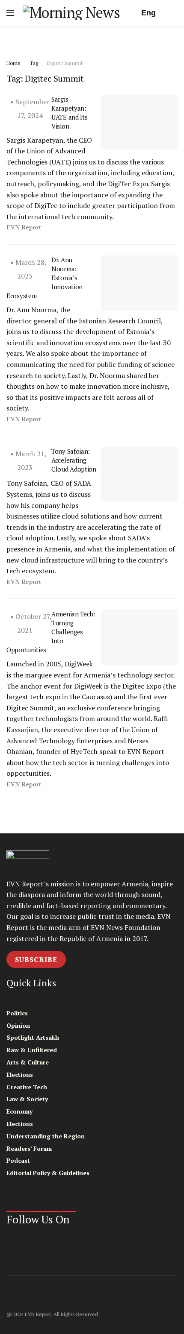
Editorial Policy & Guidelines (47, 1173)
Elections (19, 1074)
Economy (19, 1111)
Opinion (18, 1025)
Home (13, 63)
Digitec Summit (65, 63)
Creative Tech (26, 1087)
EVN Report (23, 227)
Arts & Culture (27, 1062)
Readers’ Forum (29, 1148)
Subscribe (36, 959)
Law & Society (27, 1099)
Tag (34, 63)
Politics (17, 1013)
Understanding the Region (45, 1136)
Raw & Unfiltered (31, 1050)
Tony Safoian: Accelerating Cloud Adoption (73, 460)
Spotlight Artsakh (32, 1037)
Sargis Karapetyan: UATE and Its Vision (69, 112)
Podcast (18, 1160)
